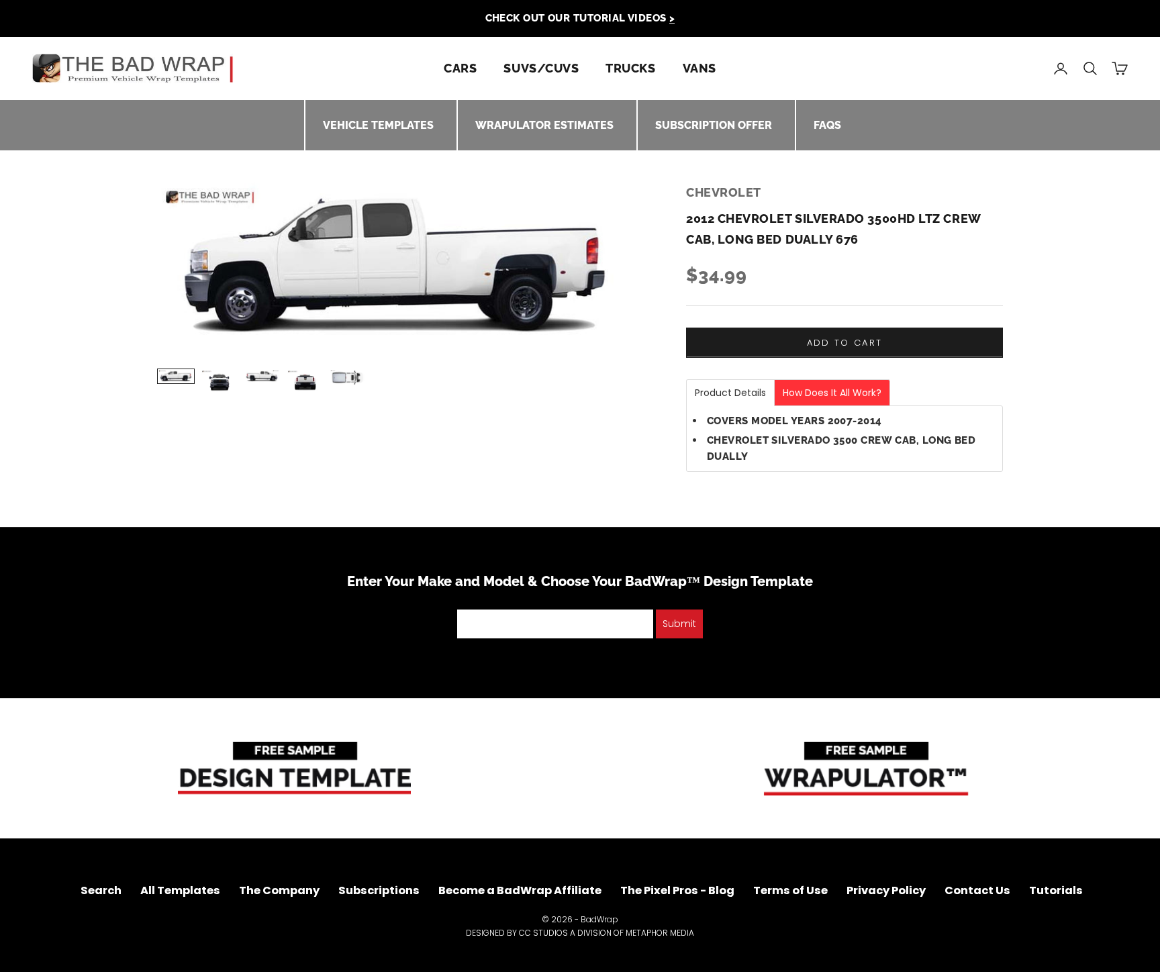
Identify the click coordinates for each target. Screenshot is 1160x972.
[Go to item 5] (348, 377)
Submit (679, 623)
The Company (279, 890)
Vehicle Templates (378, 125)
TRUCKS (630, 68)
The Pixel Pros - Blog (677, 890)
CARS (460, 68)
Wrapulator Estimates (544, 125)
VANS (699, 68)
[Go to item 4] (305, 382)
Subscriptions (379, 890)
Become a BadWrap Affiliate (519, 890)
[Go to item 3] (262, 376)
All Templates (180, 890)
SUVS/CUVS (541, 68)
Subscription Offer (713, 125)
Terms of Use (790, 890)
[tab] (730, 392)
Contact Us (977, 890)
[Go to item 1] (176, 376)
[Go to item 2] (219, 382)
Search (101, 890)
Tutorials (1056, 890)
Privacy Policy (886, 890)
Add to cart (845, 342)
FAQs (827, 125)
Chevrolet (723, 192)
